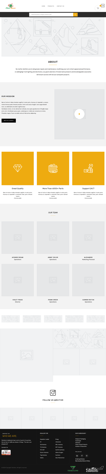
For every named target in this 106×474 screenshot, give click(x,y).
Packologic (78, 440)
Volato (42, 457)
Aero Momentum (59, 457)
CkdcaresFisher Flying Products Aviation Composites (81, 444)
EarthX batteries (59, 450)
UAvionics (58, 442)
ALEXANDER (88, 257)
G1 (40, 442)
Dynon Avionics (44, 452)
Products (51, 6)
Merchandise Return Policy (82, 461)
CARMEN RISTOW (88, 300)
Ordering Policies (80, 459)
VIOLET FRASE (18, 300)
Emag (57, 439)
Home (43, 6)
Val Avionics (43, 444)
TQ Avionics (43, 447)
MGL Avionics (59, 444)
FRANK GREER (53, 300)
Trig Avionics (43, 455)
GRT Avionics (59, 447)
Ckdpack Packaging (80, 439)
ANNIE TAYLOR (53, 257)
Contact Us (60, 6)
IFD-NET (42, 450)
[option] (10, 318)
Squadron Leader (44, 439)
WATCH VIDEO (9, 120)
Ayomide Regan (17, 257)
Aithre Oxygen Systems (59, 454)
